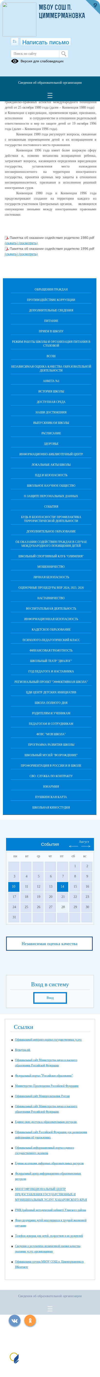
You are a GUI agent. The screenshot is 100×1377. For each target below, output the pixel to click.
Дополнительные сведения (51, 310)
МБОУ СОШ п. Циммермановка (62, 12)
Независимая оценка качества (49, 943)
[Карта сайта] (14, 41)
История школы (51, 391)
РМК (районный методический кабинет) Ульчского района (50, 1210)
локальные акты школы (51, 464)
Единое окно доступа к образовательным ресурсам (46, 1122)
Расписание (51, 433)
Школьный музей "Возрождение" (51, 755)
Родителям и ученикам (51, 713)
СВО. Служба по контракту (51, 776)
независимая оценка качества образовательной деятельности (51, 368)
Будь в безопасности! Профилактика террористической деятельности (51, 519)
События (51, 506)
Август (84, 842)
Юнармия (51, 786)
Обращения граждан (51, 289)
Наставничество (51, 598)
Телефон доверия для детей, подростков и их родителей (49, 1235)
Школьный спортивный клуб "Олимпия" (51, 556)
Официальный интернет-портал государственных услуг (48, 1039)
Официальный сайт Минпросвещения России (42, 1096)
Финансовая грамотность (51, 650)
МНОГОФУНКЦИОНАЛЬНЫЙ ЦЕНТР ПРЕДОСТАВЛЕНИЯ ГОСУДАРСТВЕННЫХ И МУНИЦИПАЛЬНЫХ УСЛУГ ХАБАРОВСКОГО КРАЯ (51, 1194)
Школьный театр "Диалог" (51, 661)
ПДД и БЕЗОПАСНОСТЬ (51, 475)
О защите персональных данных (51, 496)
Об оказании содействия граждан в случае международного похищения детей (51, 544)
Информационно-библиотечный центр (51, 454)
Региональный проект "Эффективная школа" (51, 682)
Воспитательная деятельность (51, 608)
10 (13, 886)
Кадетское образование (51, 629)
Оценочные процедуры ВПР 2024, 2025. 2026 (51, 587)
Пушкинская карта (51, 797)
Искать (63, 53)
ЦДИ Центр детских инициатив (51, 692)
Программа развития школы (51, 744)
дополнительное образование (51, 531)
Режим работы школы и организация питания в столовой (51, 343)
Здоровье (51, 444)
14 (62, 886)
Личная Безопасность (51, 577)
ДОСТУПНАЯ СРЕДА (51, 402)
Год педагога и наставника (51, 671)
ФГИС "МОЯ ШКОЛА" (51, 734)
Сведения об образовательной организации (50, 82)
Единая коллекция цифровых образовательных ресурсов (49, 1163)
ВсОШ (51, 356)
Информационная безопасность (51, 619)
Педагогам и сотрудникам (51, 724)
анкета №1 (51, 381)
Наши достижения (51, 412)
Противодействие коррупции (51, 300)
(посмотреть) (28, 243)
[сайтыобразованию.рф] (92, 7)
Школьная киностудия (51, 807)
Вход (50, 998)
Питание (51, 321)
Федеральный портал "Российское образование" (44, 1075)
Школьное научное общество (51, 485)
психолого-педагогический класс (51, 640)
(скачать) (12, 243)
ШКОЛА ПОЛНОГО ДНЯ (51, 703)
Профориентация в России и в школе (51, 765)
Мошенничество (51, 566)
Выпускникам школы (51, 423)
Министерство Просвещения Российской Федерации (46, 1086)
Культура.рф (22, 1049)
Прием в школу (51, 331)
